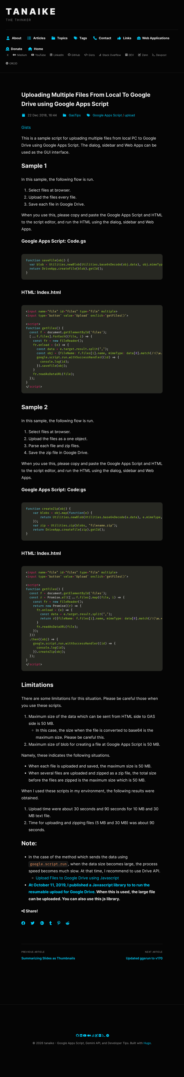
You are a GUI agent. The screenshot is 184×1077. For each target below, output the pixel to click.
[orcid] (107, 1035)
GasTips (75, 115)
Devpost (161, 54)
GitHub (76, 54)
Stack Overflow (111, 54)
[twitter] (75, 1035)
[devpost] (104, 1035)
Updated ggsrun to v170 (144, 958)
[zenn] (97, 1035)
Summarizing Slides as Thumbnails (48, 958)
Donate (16, 49)
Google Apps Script (107, 115)
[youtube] (85, 1035)
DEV (131, 54)
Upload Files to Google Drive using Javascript (77, 878)
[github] (78, 1035)
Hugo (147, 1043)
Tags (83, 38)
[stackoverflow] (93, 1035)
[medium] (89, 1035)
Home (38, 49)
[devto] (100, 1035)
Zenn (145, 54)
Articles (39, 38)
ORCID (13, 63)
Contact (105, 38)
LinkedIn (58, 54)
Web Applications (155, 38)
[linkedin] (81, 1035)
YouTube (40, 54)
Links (127, 38)
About (16, 38)
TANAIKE (31, 11)
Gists (92, 54)
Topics (62, 38)
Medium (22, 54)
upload (130, 115)
